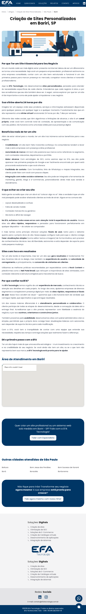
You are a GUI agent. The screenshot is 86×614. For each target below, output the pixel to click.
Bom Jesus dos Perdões (40, 467)
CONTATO (65, 3)
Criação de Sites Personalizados (28, 12)
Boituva (5, 467)
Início (4, 12)
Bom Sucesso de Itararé (68, 467)
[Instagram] (46, 597)
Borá (4, 471)
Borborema (63, 471)
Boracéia (34, 471)
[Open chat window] (78, 606)
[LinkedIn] (84, 3)
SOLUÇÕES (43, 3)
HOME (18, 3)
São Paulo (47, 12)
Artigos (11, 12)
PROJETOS (54, 3)
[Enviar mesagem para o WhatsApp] (78, 598)
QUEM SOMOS (29, 3)
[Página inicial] (7, 3)
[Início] (43, 550)
